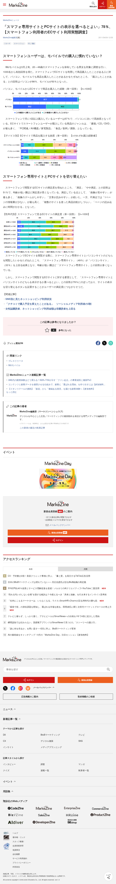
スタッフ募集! (18, 841)
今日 (30, 569)
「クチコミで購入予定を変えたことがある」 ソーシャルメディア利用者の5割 (48, 303)
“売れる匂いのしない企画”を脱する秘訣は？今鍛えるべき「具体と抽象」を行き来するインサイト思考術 (57, 594)
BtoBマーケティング (50, 734)
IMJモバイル (14, 365)
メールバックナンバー (59, 524)
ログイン (59, 540)
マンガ (81, 764)
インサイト (8, 747)
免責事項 (16, 850)
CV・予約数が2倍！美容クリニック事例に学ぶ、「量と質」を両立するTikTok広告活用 (49, 575)
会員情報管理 (18, 845)
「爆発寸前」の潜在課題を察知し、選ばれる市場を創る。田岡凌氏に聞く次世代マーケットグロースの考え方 (59, 606)
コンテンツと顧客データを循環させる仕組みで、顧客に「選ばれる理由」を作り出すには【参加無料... (56, 384)
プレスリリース (15, 360)
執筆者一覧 (83, 770)
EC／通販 (31, 43)
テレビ (81, 734)
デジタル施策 (47, 740)
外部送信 (16, 866)
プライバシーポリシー (22, 862)
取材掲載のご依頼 (86, 696)
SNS (80, 740)
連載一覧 (45, 770)
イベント (8, 781)
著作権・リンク (19, 837)
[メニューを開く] (4, 4)
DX (4, 734)
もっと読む (11, 391)
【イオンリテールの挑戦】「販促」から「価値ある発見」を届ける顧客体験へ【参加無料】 (51, 388)
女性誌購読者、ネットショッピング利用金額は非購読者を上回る (40, 308)
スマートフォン (19, 43)
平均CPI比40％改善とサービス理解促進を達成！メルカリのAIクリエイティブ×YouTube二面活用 (53, 588)
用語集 (6, 791)
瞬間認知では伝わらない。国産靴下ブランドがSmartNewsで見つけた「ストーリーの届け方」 (52, 622)
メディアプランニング (51, 747)
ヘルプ (15, 833)
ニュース (8, 709)
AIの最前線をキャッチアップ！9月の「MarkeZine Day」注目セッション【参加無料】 (48, 634)
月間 (85, 569)
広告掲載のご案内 (29, 696)
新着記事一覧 (10, 719)
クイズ (6, 770)
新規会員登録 (59, 532)
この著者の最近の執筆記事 (32, 427)
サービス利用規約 (20, 858)
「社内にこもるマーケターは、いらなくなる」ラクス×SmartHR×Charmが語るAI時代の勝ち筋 (52, 600)
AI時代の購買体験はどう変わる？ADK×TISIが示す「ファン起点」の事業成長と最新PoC (49, 379)
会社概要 (16, 854)
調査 (43, 764)
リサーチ (7, 43)
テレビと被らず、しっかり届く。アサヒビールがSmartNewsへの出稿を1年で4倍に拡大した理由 (54, 616)
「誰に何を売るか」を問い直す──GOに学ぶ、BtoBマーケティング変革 (42, 628)
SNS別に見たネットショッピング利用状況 (28, 299)
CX (4, 740)
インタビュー (9, 764)
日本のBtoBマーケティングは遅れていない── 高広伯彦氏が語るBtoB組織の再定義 (47, 581)
